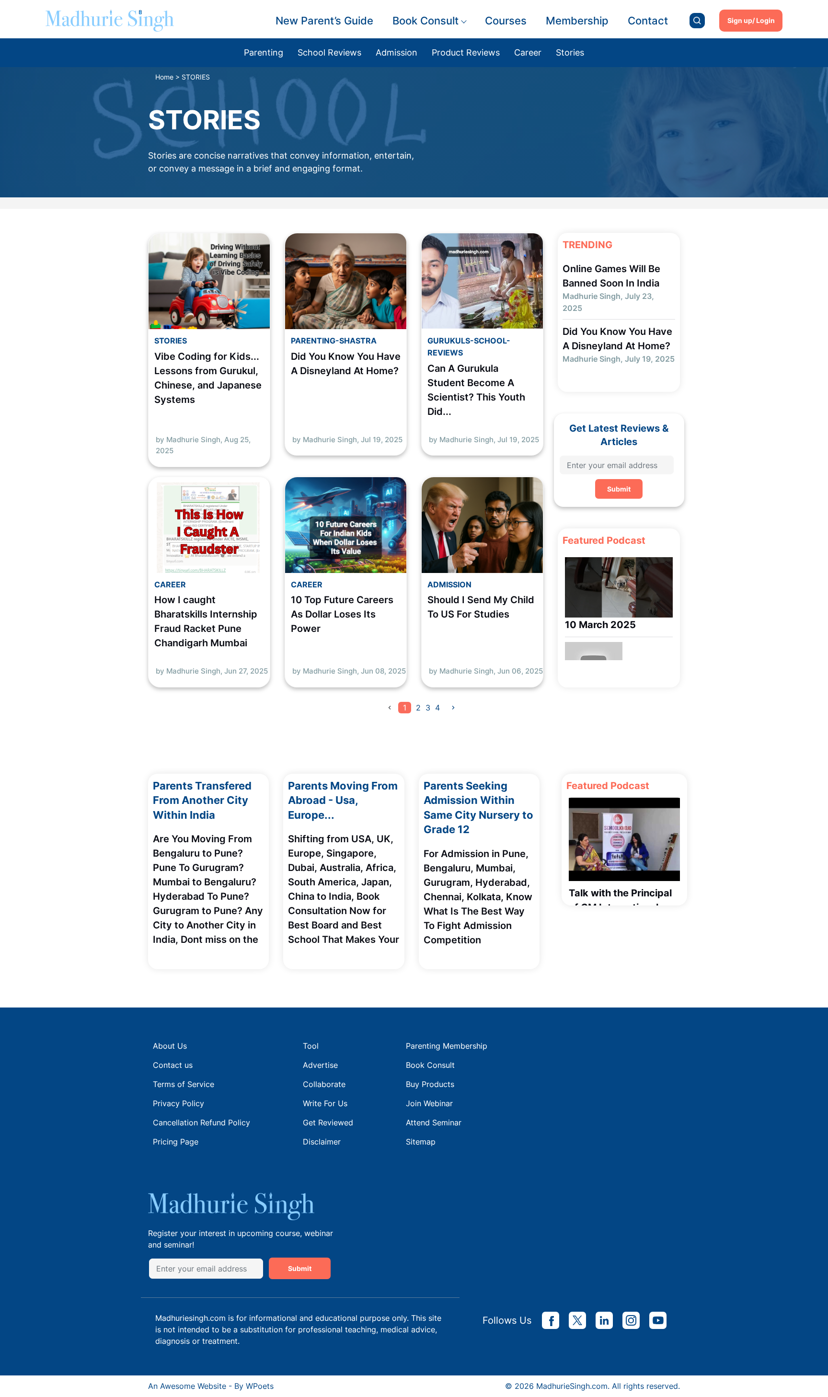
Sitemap (421, 1141)
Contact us (173, 1065)
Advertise (320, 1065)
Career (527, 52)
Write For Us (325, 1103)
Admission (396, 52)
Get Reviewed (328, 1122)
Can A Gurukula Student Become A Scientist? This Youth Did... (476, 390)
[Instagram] (631, 1320)
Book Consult (425, 20)
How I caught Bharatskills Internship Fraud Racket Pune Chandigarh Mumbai (205, 621)
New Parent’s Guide (324, 20)
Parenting (263, 52)
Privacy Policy (178, 1103)
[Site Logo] (110, 21)
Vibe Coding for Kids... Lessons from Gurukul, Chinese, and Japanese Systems (208, 378)
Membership (577, 20)
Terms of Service (183, 1084)
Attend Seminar (433, 1122)
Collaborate (324, 1084)
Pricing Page (175, 1141)
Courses (506, 20)
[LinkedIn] (604, 1320)
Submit (619, 489)
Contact (648, 20)
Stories (570, 52)
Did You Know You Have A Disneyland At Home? (346, 364)
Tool (311, 1046)
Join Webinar (429, 1103)
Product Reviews (466, 52)
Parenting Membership (446, 1046)
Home (164, 77)
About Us (170, 1046)
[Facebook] (550, 1320)
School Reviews (329, 52)
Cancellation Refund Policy (201, 1122)
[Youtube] (658, 1320)
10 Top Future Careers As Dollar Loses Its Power (342, 614)
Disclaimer (322, 1141)
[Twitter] (577, 1320)
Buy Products (430, 1084)
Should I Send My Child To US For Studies (480, 607)
